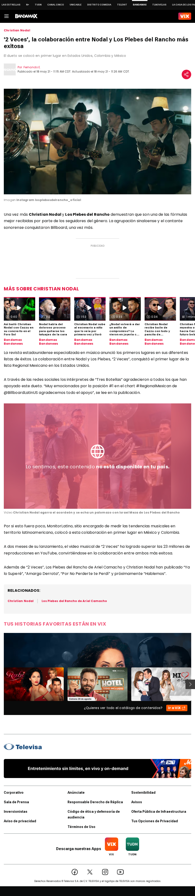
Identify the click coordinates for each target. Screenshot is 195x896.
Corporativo (14, 792)
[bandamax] (26, 16)
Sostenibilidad (143, 792)
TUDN (38, 4)
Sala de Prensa (16, 802)
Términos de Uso (81, 827)
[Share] (186, 74)
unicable (76, 4)
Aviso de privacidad (20, 821)
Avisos (136, 802)
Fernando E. (32, 67)
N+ (27, 4)
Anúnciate (76, 792)
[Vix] (184, 16)
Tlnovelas (159, 4)
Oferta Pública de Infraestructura (158, 811)
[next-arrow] (190, 684)
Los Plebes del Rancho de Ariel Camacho (74, 601)
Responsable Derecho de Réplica (95, 802)
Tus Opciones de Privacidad (154, 821)
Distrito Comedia (99, 4)
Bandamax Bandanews (13, 341)
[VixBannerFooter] (97, 768)
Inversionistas (15, 811)
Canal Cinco (55, 4)
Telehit (122, 4)
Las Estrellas (11, 4)
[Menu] (6, 16)
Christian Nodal (17, 30)
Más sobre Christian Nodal (41, 288)
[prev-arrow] (1, 684)
